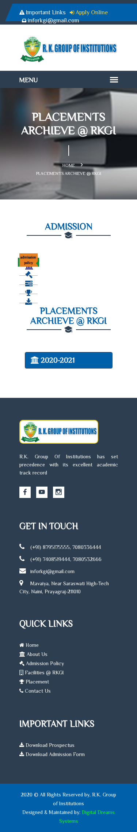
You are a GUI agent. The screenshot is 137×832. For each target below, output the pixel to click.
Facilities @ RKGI (43, 672)
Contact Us (37, 691)
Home (68, 165)
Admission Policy (44, 663)
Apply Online (92, 12)
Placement (36, 682)
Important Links (46, 12)
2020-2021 (58, 360)
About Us (36, 654)
